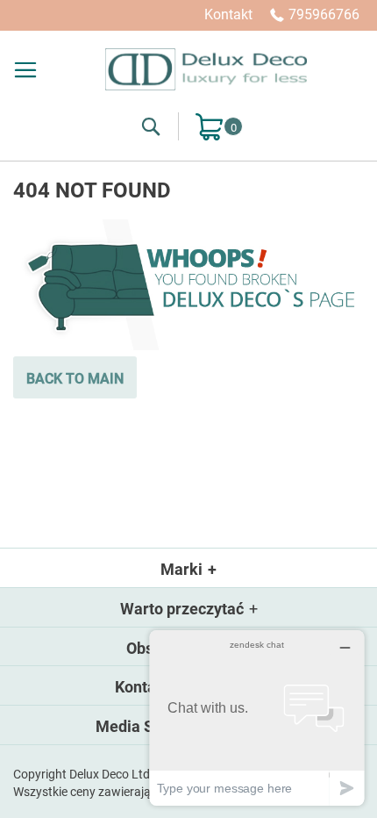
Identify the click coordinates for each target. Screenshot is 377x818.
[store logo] (206, 69)
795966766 (323, 14)
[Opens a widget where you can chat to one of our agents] (257, 717)
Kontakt (228, 14)
